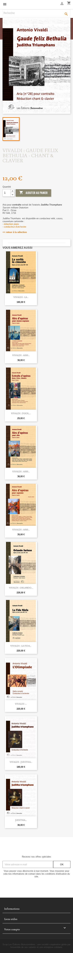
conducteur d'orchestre (15, 226)
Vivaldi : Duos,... (21, 413)
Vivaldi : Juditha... (21, 761)
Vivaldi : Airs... (21, 355)
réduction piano (11, 224)
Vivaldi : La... (21, 297)
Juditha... (21, 820)
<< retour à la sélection (15, 232)
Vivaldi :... (21, 703)
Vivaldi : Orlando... (21, 587)
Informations (12, 908)
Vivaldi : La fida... (20, 645)
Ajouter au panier (33, 192)
